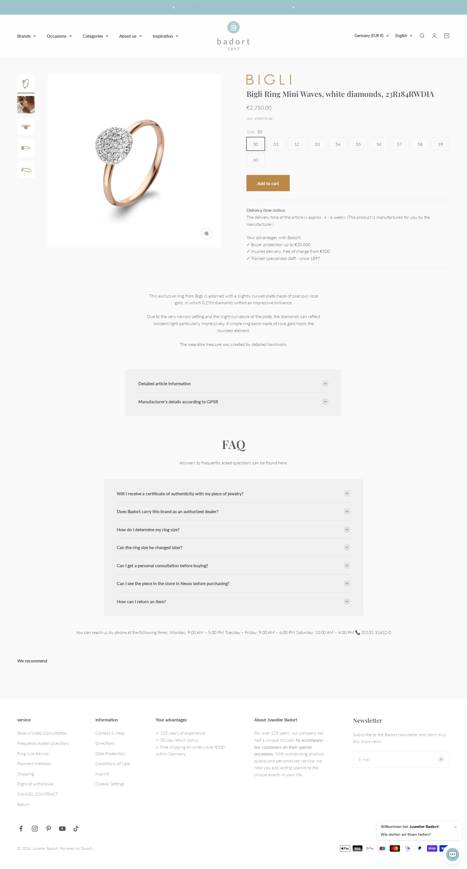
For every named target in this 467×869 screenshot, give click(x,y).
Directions (105, 743)
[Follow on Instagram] (34, 828)
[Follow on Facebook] (21, 828)
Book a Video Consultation (42, 732)
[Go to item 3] (26, 127)
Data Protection (110, 753)
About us (127, 35)
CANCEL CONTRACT (37, 794)
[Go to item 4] (26, 148)
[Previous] (174, 7)
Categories (93, 35)
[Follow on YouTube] (62, 828)
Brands (24, 35)
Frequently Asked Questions (43, 743)
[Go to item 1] (26, 83)
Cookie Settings (110, 783)
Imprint (102, 773)
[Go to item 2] (26, 105)
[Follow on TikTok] (76, 828)
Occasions (56, 35)
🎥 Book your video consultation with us (233, 7)
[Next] (293, 7)
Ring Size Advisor (33, 753)
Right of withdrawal (35, 783)
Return (23, 804)
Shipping (25, 773)
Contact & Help (109, 732)
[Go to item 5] (26, 170)
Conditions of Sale (112, 763)
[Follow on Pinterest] (48, 828)
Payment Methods (34, 763)
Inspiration (163, 35)
